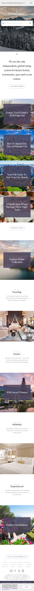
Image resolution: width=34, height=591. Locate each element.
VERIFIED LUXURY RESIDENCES (20, 562)
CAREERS (6, 564)
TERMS (13, 566)
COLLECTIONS (17, 257)
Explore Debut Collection (17, 261)
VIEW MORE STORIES (17, 228)
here (24, 3)
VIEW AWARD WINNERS (17, 86)
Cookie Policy (5, 589)
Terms (10, 588)
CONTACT (28, 566)
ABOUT (5, 562)
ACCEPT (27, 587)
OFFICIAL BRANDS (17, 564)
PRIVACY (20, 566)
